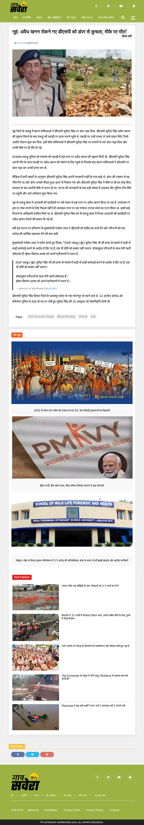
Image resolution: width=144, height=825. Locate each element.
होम (15, 17)
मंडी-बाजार (87, 17)
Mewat (83, 316)
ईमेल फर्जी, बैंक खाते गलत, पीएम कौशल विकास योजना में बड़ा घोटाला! (72, 485)
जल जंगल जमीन (106, 17)
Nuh (93, 316)
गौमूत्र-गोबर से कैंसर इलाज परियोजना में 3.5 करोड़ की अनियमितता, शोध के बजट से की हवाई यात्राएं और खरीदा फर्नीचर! (72, 560)
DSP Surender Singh (41, 316)
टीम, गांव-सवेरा (21, 43)
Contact (114, 810)
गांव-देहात (71, 17)
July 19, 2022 (51, 288)
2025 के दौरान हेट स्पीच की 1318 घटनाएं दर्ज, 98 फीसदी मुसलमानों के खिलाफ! (72, 410)
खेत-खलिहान (54, 17)
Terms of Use (72, 810)
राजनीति (26, 17)
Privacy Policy (94, 810)
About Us (32, 810)
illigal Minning (66, 316)
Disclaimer (51, 810)
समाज (39, 17)
